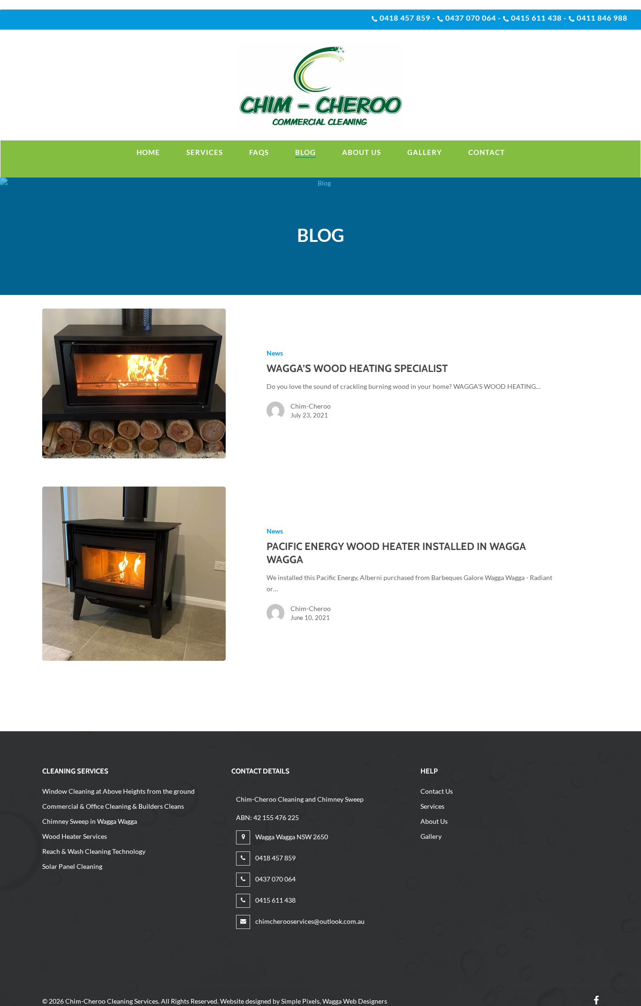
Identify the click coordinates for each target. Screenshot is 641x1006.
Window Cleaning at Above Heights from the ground (118, 791)
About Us (434, 821)
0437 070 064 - (472, 17)
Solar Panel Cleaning (72, 866)
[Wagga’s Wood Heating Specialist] (134, 383)
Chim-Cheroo (310, 406)
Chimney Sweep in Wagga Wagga (89, 821)
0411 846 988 (601, 17)
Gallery (431, 836)
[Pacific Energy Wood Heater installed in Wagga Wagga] (134, 574)
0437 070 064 (275, 879)
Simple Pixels (300, 1001)
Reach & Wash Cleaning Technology (93, 851)
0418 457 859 (275, 858)
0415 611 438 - (538, 17)
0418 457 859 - (406, 17)
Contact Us (436, 791)
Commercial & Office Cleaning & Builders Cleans (113, 806)
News (275, 353)
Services (432, 806)
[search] (620, 85)
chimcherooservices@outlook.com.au (309, 921)
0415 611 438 (275, 900)
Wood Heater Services (74, 836)
